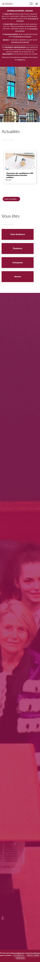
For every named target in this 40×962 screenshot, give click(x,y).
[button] (6, 167)
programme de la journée (20, 42)
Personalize (20, 958)
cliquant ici (21, 60)
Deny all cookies (33, 955)
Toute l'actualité (10, 199)
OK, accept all (19, 955)
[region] (20, 167)
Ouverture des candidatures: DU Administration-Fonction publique (19, 175)
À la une (8, 180)
